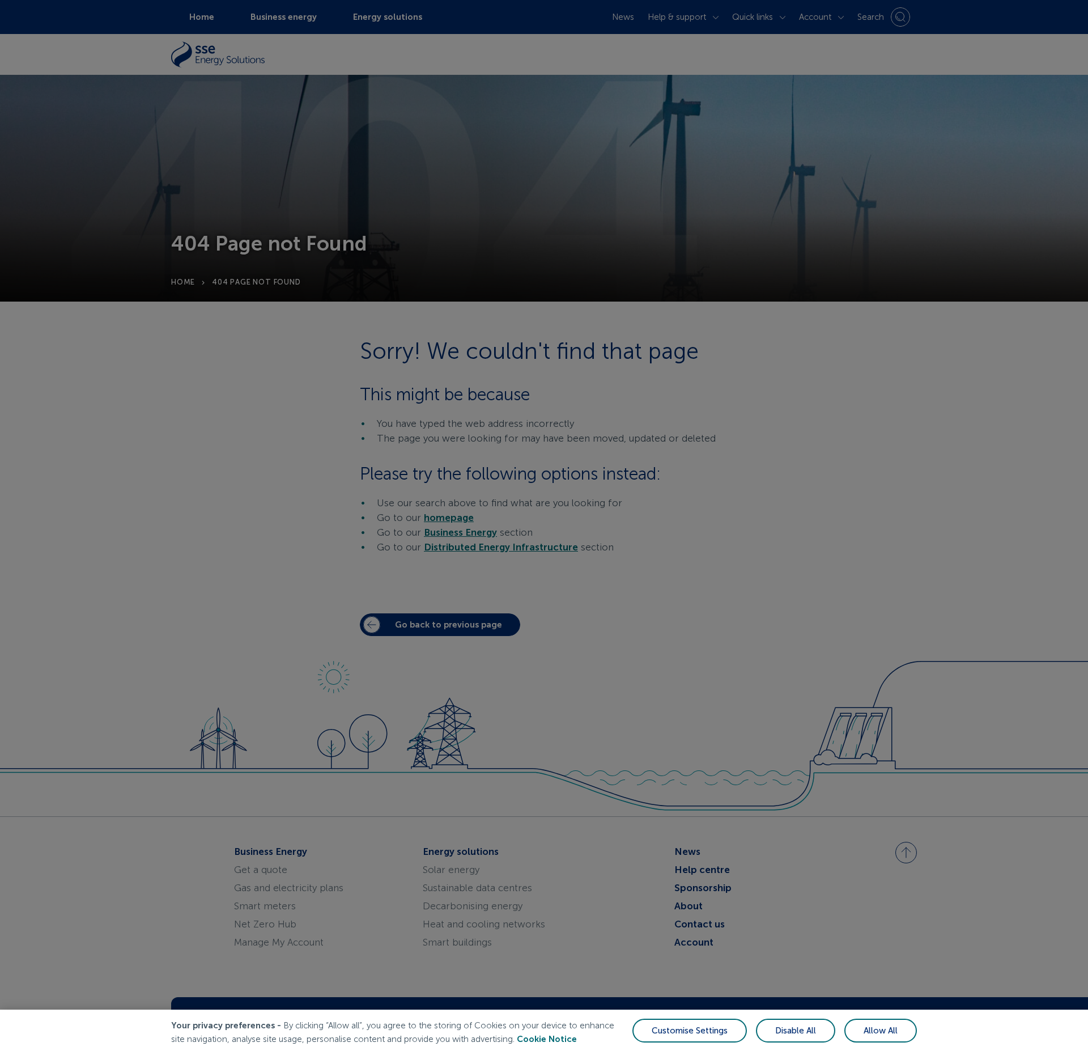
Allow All (881, 1031)
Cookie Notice (547, 1039)
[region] (544, 1032)
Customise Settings (690, 1031)
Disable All (795, 1031)
